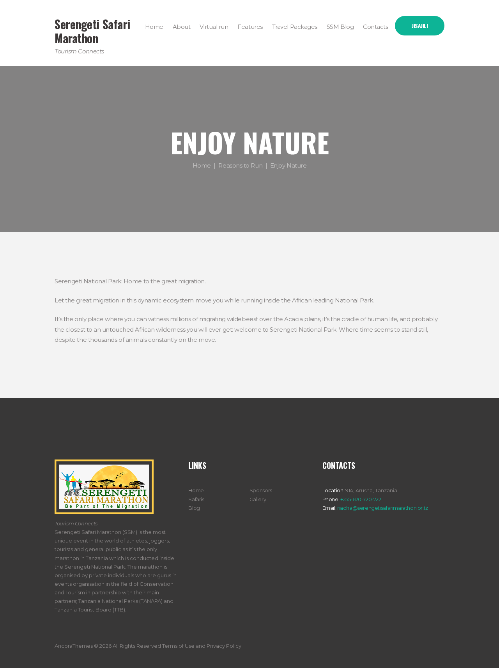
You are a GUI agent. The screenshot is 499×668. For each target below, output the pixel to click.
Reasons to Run (240, 165)
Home (202, 165)
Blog (194, 508)
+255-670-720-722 (360, 499)
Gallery (258, 499)
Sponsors (261, 490)
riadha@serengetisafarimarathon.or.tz (382, 508)
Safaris (196, 499)
